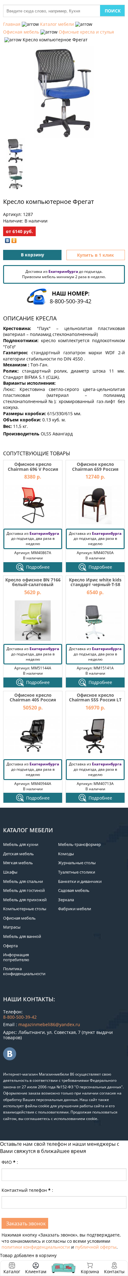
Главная (12, 24)
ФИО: (10, 1162)
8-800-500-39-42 (70, 301)
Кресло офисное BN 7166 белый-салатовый (33, 582)
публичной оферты (96, 1247)
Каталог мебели (57, 24)
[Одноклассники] (14, 240)
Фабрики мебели (74, 908)
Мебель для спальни (23, 881)
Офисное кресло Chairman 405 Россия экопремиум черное (33, 700)
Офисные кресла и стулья (86, 32)
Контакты (114, 1271)
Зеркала (66, 899)
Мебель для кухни (20, 844)
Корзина (90, 1268)
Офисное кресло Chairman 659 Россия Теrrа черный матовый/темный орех (95, 471)
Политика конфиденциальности (24, 971)
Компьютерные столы (24, 908)
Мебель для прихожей (25, 899)
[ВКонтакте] (7, 240)
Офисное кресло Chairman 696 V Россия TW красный (33, 469)
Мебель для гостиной (24, 890)
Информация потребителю (16, 957)
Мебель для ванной (22, 936)
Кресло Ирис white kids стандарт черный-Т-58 (95, 582)
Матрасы (12, 927)
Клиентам (35, 1271)
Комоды (66, 853)
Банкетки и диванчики (80, 881)
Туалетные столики (76, 872)
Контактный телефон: (27, 1190)
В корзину (32, 255)
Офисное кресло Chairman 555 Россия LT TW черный (95, 700)
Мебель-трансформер (79, 844)
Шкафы (10, 872)
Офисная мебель (21, 32)
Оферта (10, 945)
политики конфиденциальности (36, 1247)
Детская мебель (18, 853)
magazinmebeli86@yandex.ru (49, 1024)
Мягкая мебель (18, 862)
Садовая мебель (73, 890)
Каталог (11, 1271)
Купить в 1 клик (95, 255)
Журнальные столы (77, 862)
